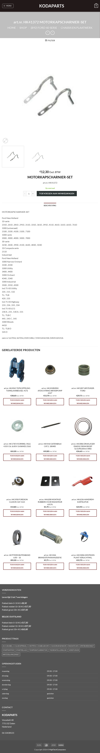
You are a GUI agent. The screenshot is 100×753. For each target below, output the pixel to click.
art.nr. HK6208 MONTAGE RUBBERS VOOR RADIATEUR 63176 (50, 501)
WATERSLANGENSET (11, 654)
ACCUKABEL (8, 646)
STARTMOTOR (8, 650)
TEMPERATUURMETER (38, 650)
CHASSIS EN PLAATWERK (76, 27)
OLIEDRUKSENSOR (58, 646)
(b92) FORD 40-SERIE (44, 27)
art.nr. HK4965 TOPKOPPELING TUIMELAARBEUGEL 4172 (17, 389)
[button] (8, 6)
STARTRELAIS (21, 650)
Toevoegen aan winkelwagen (56, 193)
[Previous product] (53, 33)
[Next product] (48, 33)
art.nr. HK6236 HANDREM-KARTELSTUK (83, 500)
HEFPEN (32, 646)
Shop (23, 27)
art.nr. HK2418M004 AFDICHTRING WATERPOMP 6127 (50, 390)
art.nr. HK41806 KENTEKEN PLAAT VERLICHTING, (83, 556)
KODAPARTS (50, 6)
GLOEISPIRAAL (21, 646)
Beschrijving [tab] (50, 205)
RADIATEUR (73, 646)
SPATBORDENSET (87, 646)
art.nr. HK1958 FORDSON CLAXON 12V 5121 (17, 500)
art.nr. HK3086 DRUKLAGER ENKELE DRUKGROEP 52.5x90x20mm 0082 (83, 446)
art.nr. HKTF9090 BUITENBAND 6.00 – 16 (17, 556)
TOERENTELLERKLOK (58, 650)
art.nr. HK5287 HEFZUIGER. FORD (82, 389)
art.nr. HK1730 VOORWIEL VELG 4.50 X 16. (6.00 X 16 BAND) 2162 (17, 445)
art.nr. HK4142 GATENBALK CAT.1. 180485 (50, 445)
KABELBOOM (43, 646)
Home (12, 27)
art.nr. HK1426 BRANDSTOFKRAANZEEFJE (50, 556)
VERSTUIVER (74, 650)
